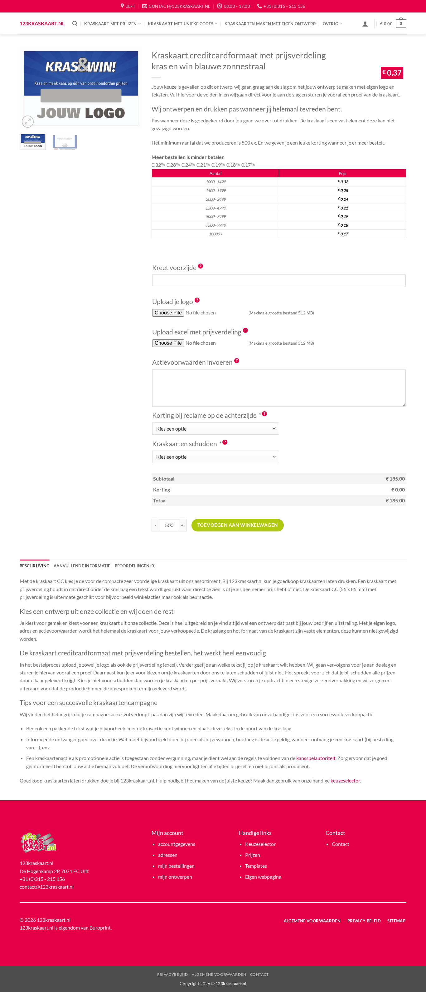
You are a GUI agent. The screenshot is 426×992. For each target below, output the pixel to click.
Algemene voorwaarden (219, 974)
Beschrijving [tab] (34, 565)
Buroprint (100, 927)
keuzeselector (345, 780)
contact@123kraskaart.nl (47, 887)
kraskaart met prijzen (110, 23)
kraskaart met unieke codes (180, 23)
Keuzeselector (260, 844)
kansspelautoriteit (316, 758)
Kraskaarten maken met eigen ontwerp (270, 23)
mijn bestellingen (176, 866)
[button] (74, 23)
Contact (340, 844)
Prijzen (252, 855)
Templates (256, 866)
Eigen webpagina (263, 877)
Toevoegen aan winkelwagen (237, 525)
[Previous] (30, 88)
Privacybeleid (172, 974)
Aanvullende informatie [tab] (82, 565)
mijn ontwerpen (175, 877)
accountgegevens (176, 844)
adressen (167, 855)
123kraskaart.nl (41, 23)
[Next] (132, 88)
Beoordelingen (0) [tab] (135, 565)
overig (330, 23)
